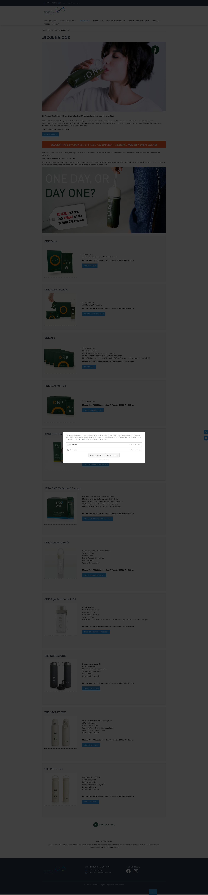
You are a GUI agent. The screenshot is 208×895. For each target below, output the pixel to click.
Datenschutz (83, 439)
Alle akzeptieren (112, 455)
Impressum (101, 459)
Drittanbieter (75, 450)
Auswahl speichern (96, 455)
